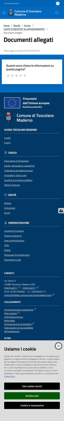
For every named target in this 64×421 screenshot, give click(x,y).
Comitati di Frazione (14, 231)
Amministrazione (18, 222)
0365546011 (11, 288)
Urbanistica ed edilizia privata (18, 170)
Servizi (12, 152)
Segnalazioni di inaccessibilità (18, 328)
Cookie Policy (9, 376)
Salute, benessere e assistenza (19, 166)
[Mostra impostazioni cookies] (61, 210)
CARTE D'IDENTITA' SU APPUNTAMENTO (24, 29)
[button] (57, 13)
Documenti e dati (12, 260)
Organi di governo (13, 236)
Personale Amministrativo (17, 255)
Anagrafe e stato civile (15, 175)
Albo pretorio (10, 313)
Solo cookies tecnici (32, 386)
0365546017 (29, 288)
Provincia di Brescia (11, 3)
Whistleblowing (11, 331)
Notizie (7, 203)
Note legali (9, 320)
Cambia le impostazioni (32, 405)
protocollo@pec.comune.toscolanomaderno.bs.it (27, 295)
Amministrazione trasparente (18, 310)
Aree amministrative (14, 240)
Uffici (6, 245)
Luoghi (7, 138)
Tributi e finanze (12, 185)
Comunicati (9, 208)
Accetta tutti (32, 396)
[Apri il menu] (4, 13)
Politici (7, 250)
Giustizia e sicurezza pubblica (18, 180)
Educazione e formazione (16, 161)
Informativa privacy (13, 317)
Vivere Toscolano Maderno (20, 129)
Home (7, 25)
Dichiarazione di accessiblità (17, 324)
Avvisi (27, 25)
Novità (17, 25)
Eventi (7, 142)
